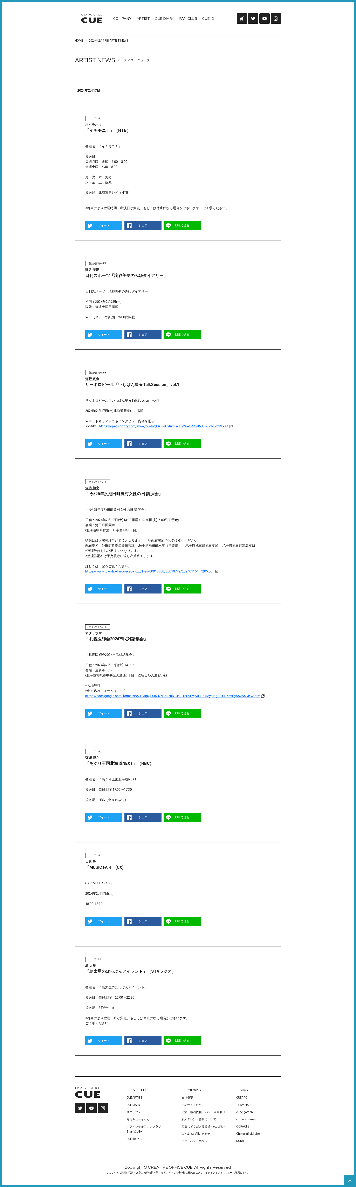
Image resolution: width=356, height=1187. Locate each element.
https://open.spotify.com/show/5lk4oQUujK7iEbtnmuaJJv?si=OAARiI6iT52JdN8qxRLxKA (163, 426)
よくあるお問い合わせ (196, 1133)
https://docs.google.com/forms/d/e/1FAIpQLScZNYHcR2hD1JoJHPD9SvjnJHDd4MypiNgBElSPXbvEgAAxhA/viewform (172, 696)
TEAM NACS (244, 1105)
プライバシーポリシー (196, 1141)
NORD (240, 1141)
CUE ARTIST (134, 1097)
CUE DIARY (164, 19)
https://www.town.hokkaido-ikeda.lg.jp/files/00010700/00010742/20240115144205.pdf (149, 571)
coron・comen (246, 1119)
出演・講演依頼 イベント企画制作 (203, 1112)
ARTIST (143, 19)
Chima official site (248, 1133)
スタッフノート (136, 1112)
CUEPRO (241, 1097)
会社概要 (187, 1097)
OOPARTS (242, 1126)
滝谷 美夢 (92, 270)
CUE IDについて (136, 1138)
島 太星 (90, 966)
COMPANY (122, 19)
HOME (79, 40)
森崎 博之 (92, 488)
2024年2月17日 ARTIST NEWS (108, 40)
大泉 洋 (90, 862)
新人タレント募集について (199, 1119)
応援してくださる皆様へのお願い (203, 1126)
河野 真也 (92, 379)
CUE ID (208, 19)
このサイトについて (194, 1105)
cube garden (244, 1112)
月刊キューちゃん (138, 1119)
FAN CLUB (188, 19)
